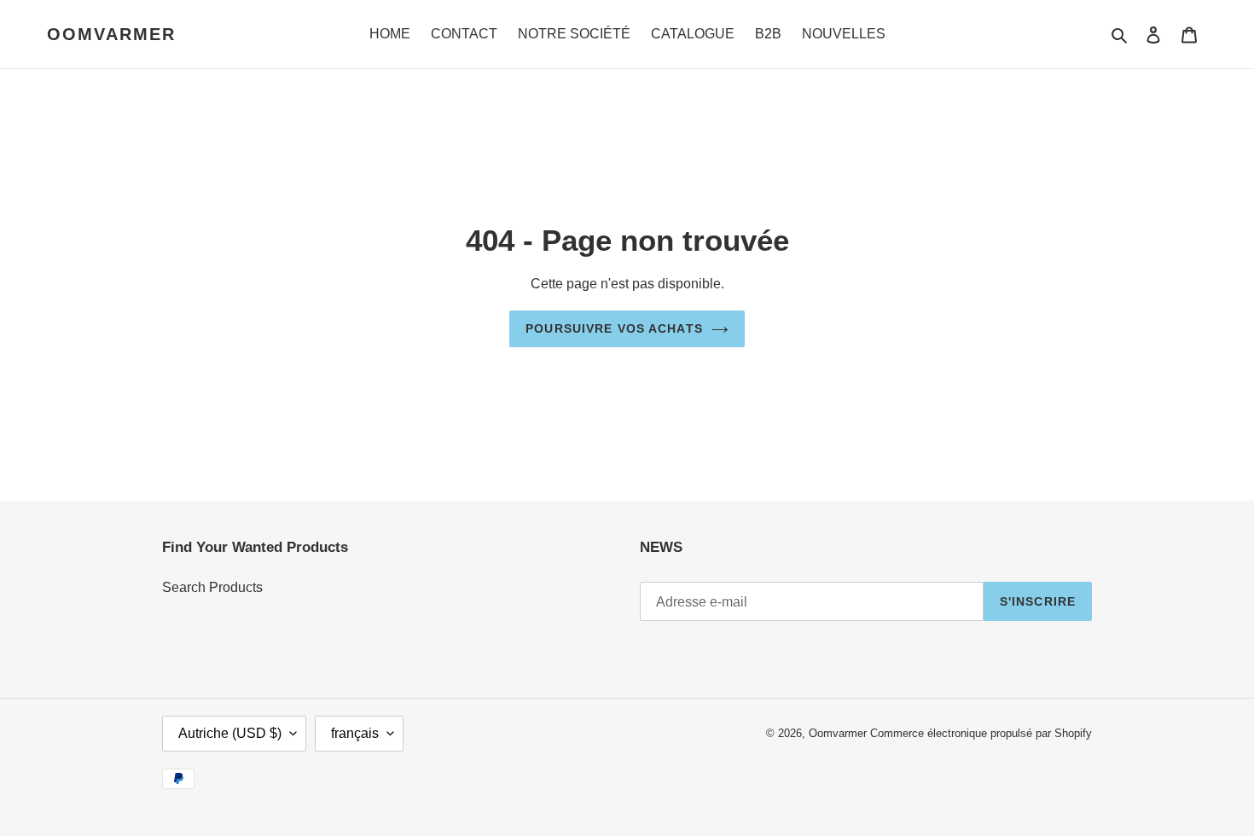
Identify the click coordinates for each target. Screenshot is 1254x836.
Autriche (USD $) (230, 733)
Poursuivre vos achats (614, 328)
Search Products (212, 587)
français (355, 733)
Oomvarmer (111, 34)
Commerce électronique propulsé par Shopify (981, 733)
